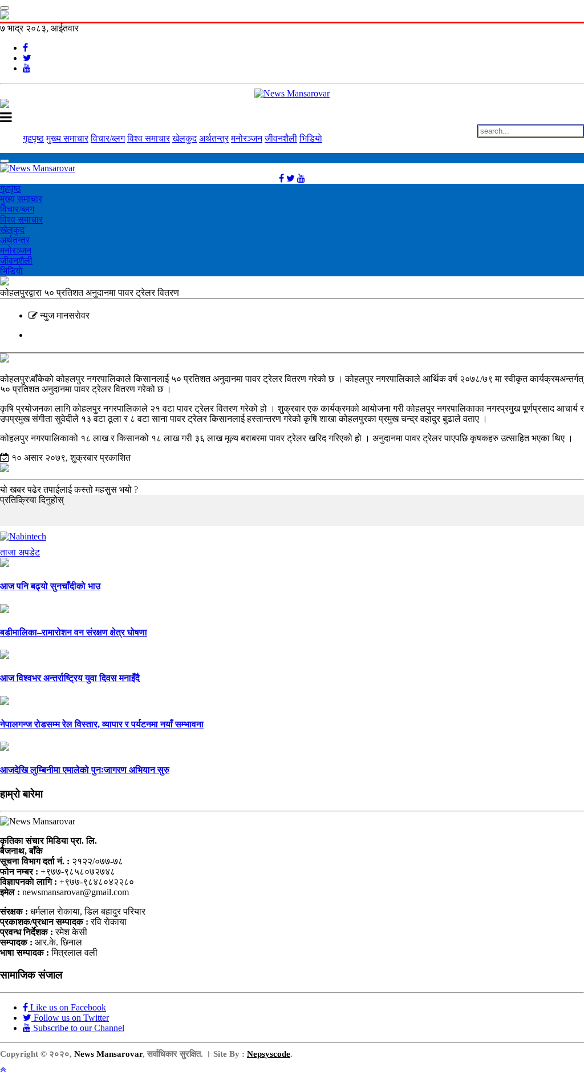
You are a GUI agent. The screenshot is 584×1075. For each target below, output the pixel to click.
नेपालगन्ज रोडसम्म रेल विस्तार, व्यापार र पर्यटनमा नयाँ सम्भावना (102, 724)
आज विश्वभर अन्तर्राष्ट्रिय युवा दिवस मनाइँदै (70, 678)
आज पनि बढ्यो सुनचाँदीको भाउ (50, 586)
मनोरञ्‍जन (246, 138)
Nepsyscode (268, 1053)
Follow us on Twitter (70, 1017)
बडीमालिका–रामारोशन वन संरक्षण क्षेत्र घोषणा (73, 632)
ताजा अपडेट (20, 552)
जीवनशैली (281, 138)
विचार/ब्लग (108, 138)
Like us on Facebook (67, 1007)
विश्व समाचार (148, 138)
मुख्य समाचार (67, 138)
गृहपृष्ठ (33, 138)
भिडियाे (310, 138)
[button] (3, 1069)
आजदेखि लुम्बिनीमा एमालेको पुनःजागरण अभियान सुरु (84, 770)
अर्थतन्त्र (214, 138)
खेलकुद (184, 138)
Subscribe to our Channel (77, 1028)
